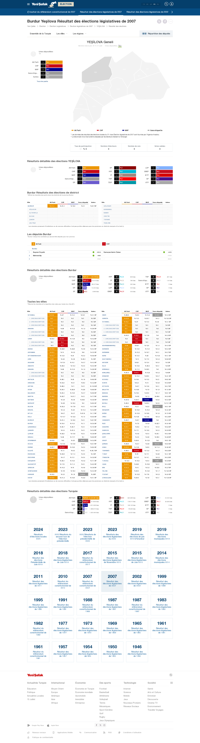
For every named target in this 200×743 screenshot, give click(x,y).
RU (158, 4)
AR (151, 4)
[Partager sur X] (160, 21)
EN (147, 4)
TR (144, 4)
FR (154, 4)
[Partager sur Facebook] (165, 21)
